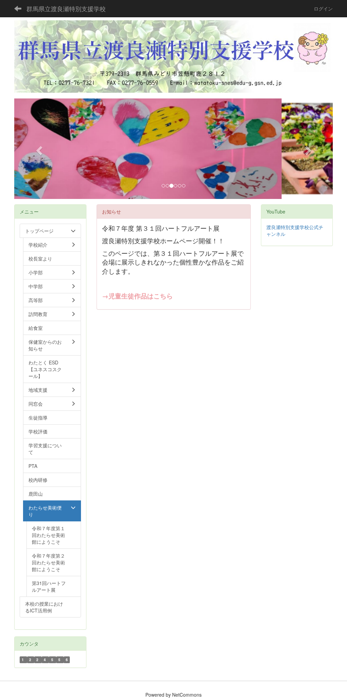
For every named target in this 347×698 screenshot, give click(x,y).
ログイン (323, 8)
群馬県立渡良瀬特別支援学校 (66, 8)
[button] (38, 148)
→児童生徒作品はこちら (137, 295)
